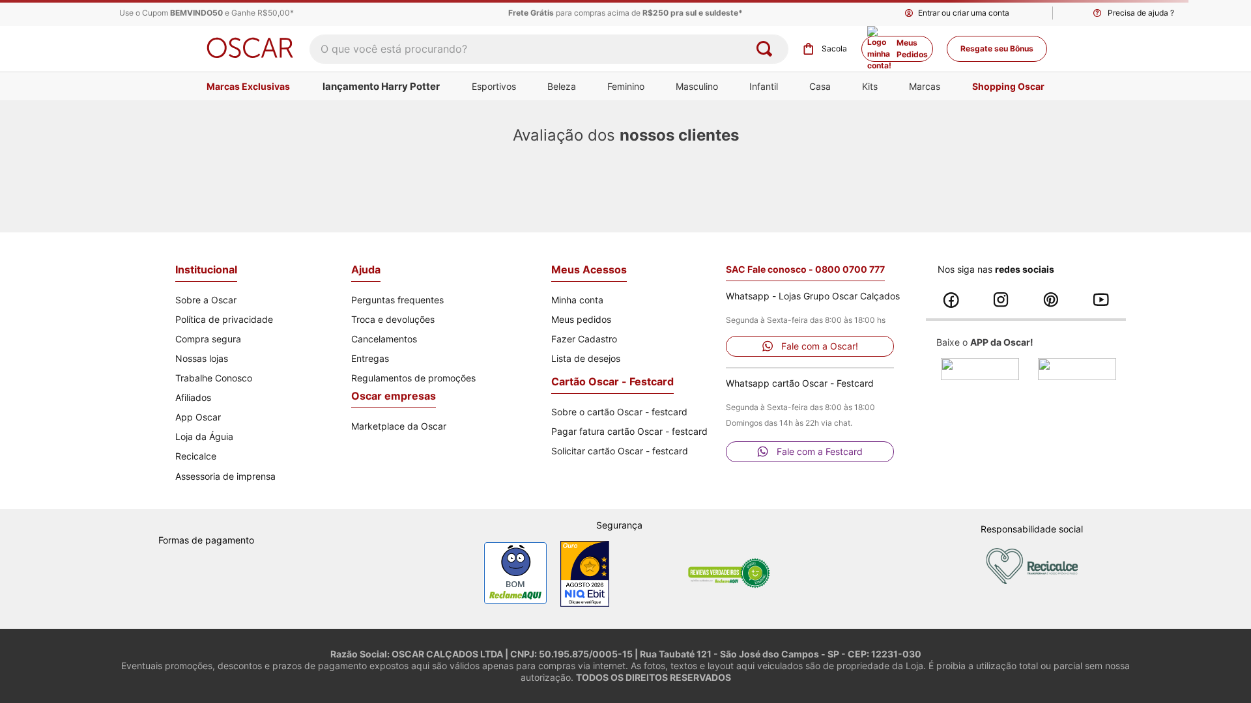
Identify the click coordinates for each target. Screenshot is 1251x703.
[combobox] (548, 49)
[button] (1132, 13)
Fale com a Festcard (820, 451)
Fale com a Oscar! (819, 346)
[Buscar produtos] (766, 49)
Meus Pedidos (912, 48)
